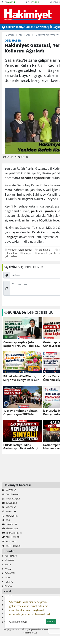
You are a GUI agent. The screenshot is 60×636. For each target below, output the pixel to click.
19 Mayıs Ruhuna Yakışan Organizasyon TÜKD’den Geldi (20, 412)
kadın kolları (45, 249)
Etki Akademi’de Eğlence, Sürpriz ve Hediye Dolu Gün (21, 378)
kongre (27, 253)
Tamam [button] (51, 621)
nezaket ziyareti (47, 253)
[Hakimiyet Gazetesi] (27, 14)
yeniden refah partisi (20, 249)
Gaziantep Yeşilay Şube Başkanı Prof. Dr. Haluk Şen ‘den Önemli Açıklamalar (21, 344)
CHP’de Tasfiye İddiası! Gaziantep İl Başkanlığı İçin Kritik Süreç (21, 446)
